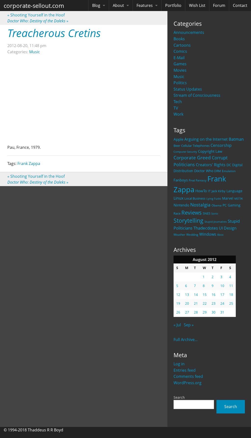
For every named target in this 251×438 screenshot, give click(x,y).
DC (228, 165)
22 (205, 303)
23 (213, 303)
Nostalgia (200, 204)
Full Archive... (186, 339)
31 (222, 312)
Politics (180, 82)
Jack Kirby (219, 191)
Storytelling (188, 220)
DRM (217, 171)
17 (222, 294)
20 (187, 303)
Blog (96, 5)
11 (231, 285)
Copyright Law (210, 151)
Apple (178, 139)
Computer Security (185, 151)
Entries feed (185, 370)
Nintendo (181, 205)
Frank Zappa (28, 163)
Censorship (221, 145)
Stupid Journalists (215, 221)
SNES (206, 213)
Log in (179, 364)
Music (179, 76)
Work (178, 114)
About (118, 5)
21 (196, 303)
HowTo (201, 190)
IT (209, 191)
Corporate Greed (192, 157)
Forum (219, 5)
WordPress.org (187, 382)
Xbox (220, 234)
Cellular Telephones (195, 146)
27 (187, 312)
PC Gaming (231, 205)
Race (177, 213)
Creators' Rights (211, 164)
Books (179, 38)
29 (205, 312)
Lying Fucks (213, 198)
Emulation (229, 171)
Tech (178, 101)
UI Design (228, 228)
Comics (180, 51)
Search (179, 397)
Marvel (227, 198)
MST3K (238, 198)
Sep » (189, 325)
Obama (217, 205)
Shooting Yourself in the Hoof (36, 15)
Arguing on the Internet (206, 139)
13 (187, 294)
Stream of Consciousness (197, 95)
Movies (180, 70)
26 (178, 312)
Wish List (197, 5)
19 (178, 303)
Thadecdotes (205, 228)
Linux (178, 198)
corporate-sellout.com (34, 5)
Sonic (214, 213)
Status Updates (188, 89)
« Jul (177, 325)
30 (213, 312)
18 (231, 294)
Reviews (191, 212)
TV (176, 108)
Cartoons (182, 45)
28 (196, 312)
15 (205, 294)
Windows (207, 234)
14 (196, 294)
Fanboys (181, 180)
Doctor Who (203, 170)
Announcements (189, 32)
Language (234, 191)
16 (213, 294)
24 (222, 303)
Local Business (194, 198)
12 (178, 294)
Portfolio (173, 5)
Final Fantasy (197, 180)
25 (231, 303)
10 (222, 285)
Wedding (192, 234)
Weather (179, 235)
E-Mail (179, 57)
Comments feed (188, 376)
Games (180, 64)
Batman (236, 139)
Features (145, 5)
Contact (240, 5)
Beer (177, 146)
